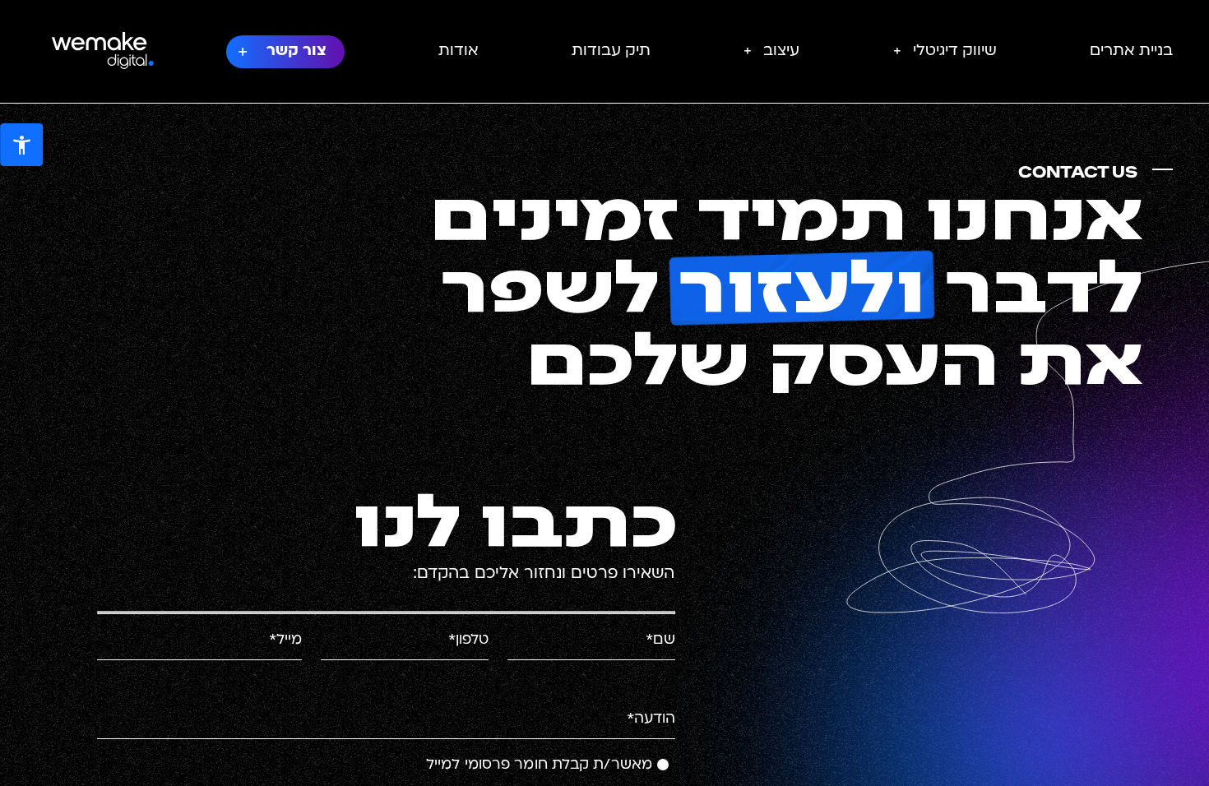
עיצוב (781, 51)
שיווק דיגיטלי (955, 51)
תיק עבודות (611, 51)
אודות (458, 51)
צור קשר (296, 51)
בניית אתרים (1131, 51)
